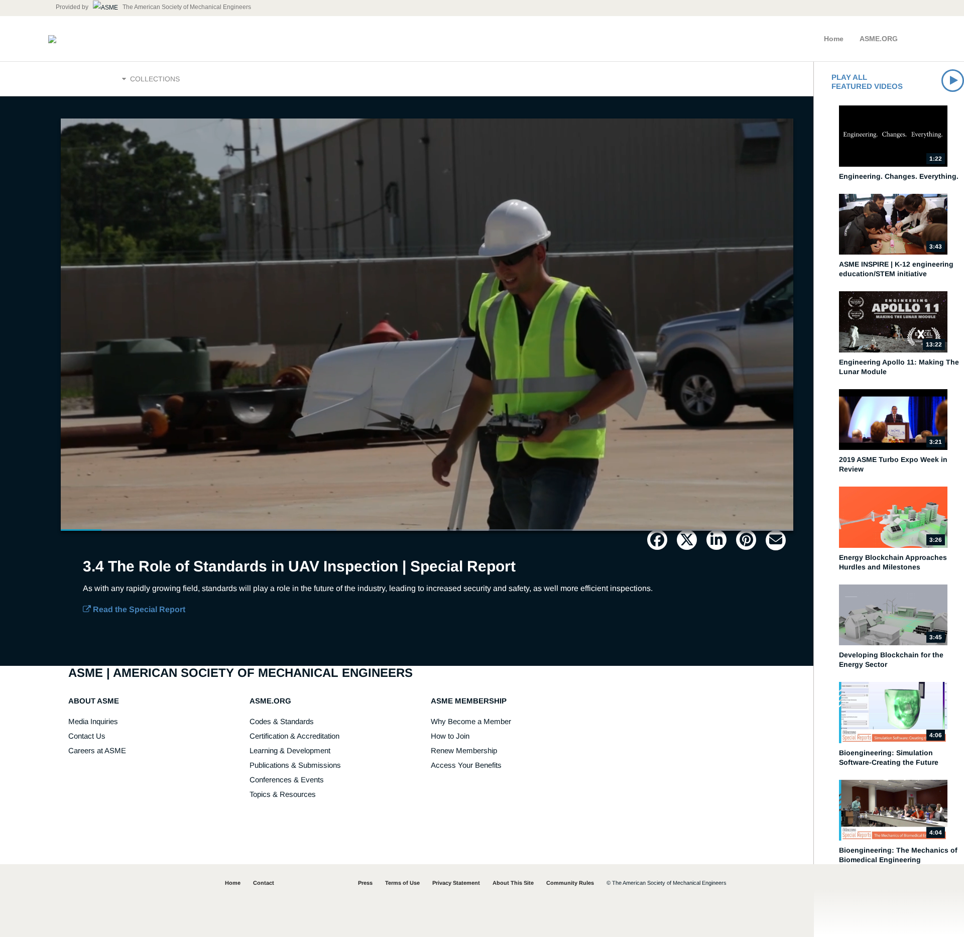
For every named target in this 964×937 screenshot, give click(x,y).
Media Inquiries (93, 721)
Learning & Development (290, 750)
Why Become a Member (471, 721)
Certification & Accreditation (294, 736)
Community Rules (570, 883)
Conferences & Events (287, 779)
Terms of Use (402, 883)
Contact (263, 883)
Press (365, 883)
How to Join (450, 736)
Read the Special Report (138, 609)
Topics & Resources (283, 794)
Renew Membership (464, 750)
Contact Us (86, 736)
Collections (154, 79)
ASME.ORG (879, 39)
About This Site (513, 883)
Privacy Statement (456, 883)
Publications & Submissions (295, 765)
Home (834, 39)
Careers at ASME (97, 750)
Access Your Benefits (466, 765)
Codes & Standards (282, 721)
